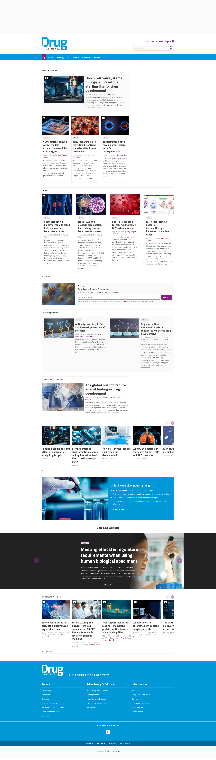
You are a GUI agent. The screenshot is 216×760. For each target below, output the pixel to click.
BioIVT (96, 567)
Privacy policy (137, 707)
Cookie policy (137, 712)
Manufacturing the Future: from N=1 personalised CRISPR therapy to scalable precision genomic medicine (83, 631)
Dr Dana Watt (110, 94)
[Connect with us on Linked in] (108, 732)
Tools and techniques (50, 712)
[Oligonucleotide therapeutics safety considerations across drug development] (109, 584)
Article (46, 138)
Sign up (165, 297)
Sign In (168, 41)
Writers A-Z (102, 743)
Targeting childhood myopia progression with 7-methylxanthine (114, 146)
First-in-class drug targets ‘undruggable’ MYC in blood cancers (124, 225)
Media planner (93, 695)
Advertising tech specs (96, 699)
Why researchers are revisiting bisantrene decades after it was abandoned (84, 146)
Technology (46, 690)
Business (45, 716)
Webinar (145, 320)
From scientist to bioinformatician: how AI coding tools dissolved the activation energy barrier (85, 455)
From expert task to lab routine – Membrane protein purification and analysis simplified (115, 627)
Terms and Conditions (130, 301)
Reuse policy (92, 707)
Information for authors (96, 703)
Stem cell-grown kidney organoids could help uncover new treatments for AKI (57, 226)
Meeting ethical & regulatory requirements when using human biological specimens (70, 555)
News (47, 218)
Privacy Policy (148, 301)
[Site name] (54, 50)
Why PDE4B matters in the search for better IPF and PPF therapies (146, 452)
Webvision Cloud (114, 751)
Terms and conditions (141, 703)
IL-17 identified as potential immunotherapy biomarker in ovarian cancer (157, 228)
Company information (141, 695)
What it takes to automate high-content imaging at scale (146, 626)
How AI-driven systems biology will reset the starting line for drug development (104, 84)
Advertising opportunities (97, 690)
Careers (135, 699)
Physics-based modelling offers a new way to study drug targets (56, 452)
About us (135, 690)
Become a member (155, 41)
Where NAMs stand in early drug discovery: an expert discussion (55, 626)
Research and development (53, 707)
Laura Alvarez (111, 397)
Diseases (45, 699)
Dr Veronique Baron (91, 336)
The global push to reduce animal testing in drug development (105, 389)
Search (171, 47)
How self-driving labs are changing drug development (116, 452)
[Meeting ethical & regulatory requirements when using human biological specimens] (105, 584)
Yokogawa (137, 637)
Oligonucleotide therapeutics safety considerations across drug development (156, 329)
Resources (46, 695)
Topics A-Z (90, 743)
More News (46, 276)
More (43, 470)
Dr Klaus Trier (122, 155)
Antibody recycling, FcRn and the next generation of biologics (90, 327)
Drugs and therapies (50, 703)
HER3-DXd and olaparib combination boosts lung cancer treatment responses (90, 226)
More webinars (47, 651)
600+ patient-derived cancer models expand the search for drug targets (55, 146)
